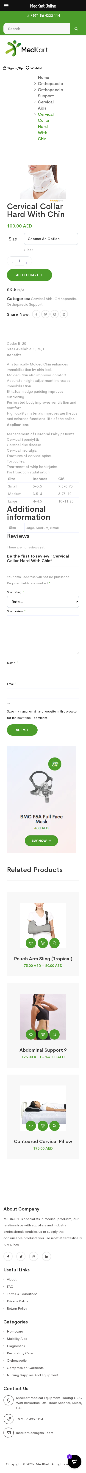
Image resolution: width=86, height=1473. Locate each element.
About (12, 1279)
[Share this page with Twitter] (45, 314)
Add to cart (27, 275)
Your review (16, 611)
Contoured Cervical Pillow (43, 1141)
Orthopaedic (50, 83)
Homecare (15, 1331)
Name (12, 663)
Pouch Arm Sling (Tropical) (43, 959)
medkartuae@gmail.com (34, 1432)
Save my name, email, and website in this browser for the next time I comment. (42, 714)
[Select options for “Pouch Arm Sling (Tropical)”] (43, 943)
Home (43, 77)
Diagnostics (16, 1346)
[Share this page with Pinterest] (54, 314)
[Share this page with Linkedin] (64, 314)
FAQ (10, 1286)
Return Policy (17, 1308)
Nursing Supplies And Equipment (32, 1375)
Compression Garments (25, 1367)
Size (13, 239)
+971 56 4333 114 (45, 15)
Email (12, 684)
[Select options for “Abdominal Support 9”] (43, 1034)
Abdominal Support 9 (43, 1050)
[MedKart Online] (26, 48)
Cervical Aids (42, 298)
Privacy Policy (17, 1301)
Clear (28, 250)
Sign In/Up (15, 68)
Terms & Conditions (22, 1294)
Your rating (15, 592)
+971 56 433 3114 (29, 1419)
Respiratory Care (20, 1353)
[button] (36, 314)
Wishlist (36, 68)
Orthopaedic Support (25, 304)
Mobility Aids (17, 1338)
